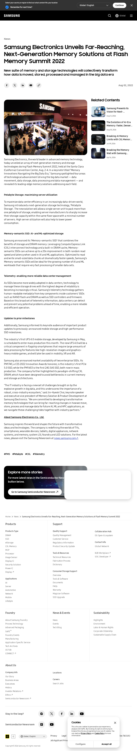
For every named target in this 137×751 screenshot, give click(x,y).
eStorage (9, 542)
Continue (119, 5)
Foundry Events (12, 635)
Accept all (107, 744)
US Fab (8, 649)
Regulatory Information (63, 542)
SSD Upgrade (59, 597)
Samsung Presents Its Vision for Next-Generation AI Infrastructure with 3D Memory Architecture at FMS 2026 (119, 110)
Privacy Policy (86, 733)
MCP (7, 550)
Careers (56, 679)
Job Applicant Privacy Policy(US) (64, 740)
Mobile (8, 597)
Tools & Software (60, 578)
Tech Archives (11, 646)
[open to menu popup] (131, 15)
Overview (57, 575)
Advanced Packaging (14, 627)
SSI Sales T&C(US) (122, 735)
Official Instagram (41, 713)
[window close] (115, 722)
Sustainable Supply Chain (105, 634)
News (16, 516)
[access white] (13, 736)
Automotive (10, 590)
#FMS (7, 454)
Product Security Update (64, 546)
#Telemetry (39, 454)
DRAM (8, 535)
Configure (81, 744)
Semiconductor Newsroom (17, 698)
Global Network (102, 546)
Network (9, 593)
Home (8, 516)
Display (8, 572)
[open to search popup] (109, 15)
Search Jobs (58, 683)
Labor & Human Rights (103, 627)
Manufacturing (12, 638)
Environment (99, 623)
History (8, 687)
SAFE (8, 631)
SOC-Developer (102, 556)
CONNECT (9, 653)
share (38, 85)
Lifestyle (9, 601)
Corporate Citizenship (103, 631)
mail (30, 85)
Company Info (11, 672)
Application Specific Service (17, 642)
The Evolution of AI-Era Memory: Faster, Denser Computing (119, 124)
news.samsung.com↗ (66, 438)
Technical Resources (62, 557)
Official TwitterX (51, 713)
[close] (125, 475)
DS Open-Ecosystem (104, 535)
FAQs (55, 586)
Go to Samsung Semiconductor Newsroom (33, 492)
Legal (64, 735)
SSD (7, 539)
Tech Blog (57, 627)
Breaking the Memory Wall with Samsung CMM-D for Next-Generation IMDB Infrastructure (118, 151)
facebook (6, 85)
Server (8, 586)
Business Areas (12, 680)
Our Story (9, 676)
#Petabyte (17, 454)
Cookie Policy (99, 733)
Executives (10, 683)
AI (6, 582)
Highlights (98, 620)
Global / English (87, 5)
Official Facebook (61, 713)
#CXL (28, 454)
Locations (57, 672)
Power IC (9, 568)
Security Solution (13, 564)
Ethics (8, 694)
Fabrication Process (61, 560)
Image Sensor (11, 557)
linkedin (22, 85)
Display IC (9, 561)
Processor (9, 553)
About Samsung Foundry (16, 620)
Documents (58, 582)
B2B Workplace (102, 553)
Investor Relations (13, 691)
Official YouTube (81, 713)
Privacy (53, 735)
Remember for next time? (21, 7)
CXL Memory (11, 546)
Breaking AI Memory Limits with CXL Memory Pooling (119, 137)
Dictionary (57, 564)
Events (56, 623)
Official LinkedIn (71, 713)
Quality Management (62, 535)
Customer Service (60, 539)
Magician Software (61, 593)
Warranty (57, 589)
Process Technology (14, 623)
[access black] (7, 736)
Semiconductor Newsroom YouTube (51, 724)
